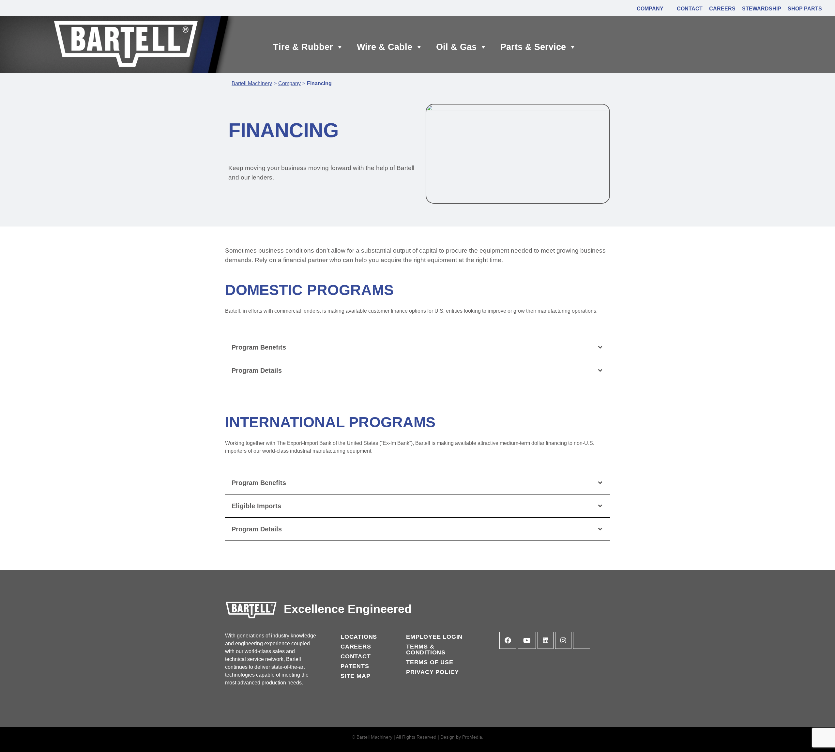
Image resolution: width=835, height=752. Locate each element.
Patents (355, 666)
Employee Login (434, 637)
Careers (356, 646)
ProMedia (472, 737)
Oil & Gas (456, 47)
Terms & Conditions (426, 649)
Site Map (355, 676)
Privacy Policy (432, 672)
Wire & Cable (384, 47)
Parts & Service (533, 47)
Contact (356, 656)
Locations (359, 637)
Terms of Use (429, 662)
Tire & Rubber (303, 47)
